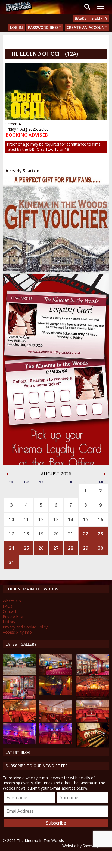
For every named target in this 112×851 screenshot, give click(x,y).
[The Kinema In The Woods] (19, 673)
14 (70, 519)
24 (11, 548)
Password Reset (44, 27)
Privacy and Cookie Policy (25, 627)
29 (85, 548)
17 (11, 533)
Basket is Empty (91, 18)
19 (41, 533)
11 (26, 519)
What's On (12, 601)
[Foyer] (55, 673)
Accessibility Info (17, 632)
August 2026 (56, 474)
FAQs (7, 606)
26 (41, 548)
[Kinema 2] (55, 720)
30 (100, 548)
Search (87, 3)
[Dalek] (19, 697)
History (9, 621)
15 (85, 519)
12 (41, 519)
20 (56, 533)
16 (100, 519)
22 (85, 533)
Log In (16, 27)
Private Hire (13, 616)
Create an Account (87, 27)
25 (26, 548)
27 (56, 548)
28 (70, 548)
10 (11, 519)
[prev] (7, 474)
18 (26, 533)
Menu (100, 3)
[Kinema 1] (55, 693)
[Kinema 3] (19, 743)
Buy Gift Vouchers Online (43, 181)
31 (11, 562)
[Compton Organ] (92, 745)
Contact (10, 611)
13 (56, 519)
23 (100, 533)
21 (70, 533)
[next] (104, 474)
